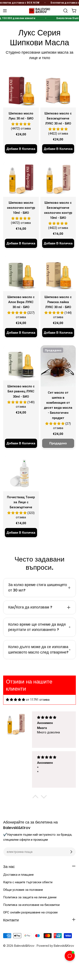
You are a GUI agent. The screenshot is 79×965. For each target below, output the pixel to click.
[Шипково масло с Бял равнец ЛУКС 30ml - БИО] (21, 363)
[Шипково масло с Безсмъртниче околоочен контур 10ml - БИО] (58, 179)
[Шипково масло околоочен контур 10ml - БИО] (21, 179)
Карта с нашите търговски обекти (27, 882)
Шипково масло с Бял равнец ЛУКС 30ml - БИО (21, 391)
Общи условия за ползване (23, 890)
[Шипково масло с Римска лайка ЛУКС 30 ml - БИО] (58, 273)
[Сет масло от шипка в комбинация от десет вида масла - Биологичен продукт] (58, 366)
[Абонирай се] (71, 851)
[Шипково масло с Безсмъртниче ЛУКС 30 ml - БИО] (58, 90)
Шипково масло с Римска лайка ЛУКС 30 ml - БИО (58, 302)
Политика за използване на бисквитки (31, 905)
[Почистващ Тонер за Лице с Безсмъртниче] (21, 473)
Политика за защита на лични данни (29, 897)
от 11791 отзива (38, 700)
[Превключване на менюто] (5, 10)
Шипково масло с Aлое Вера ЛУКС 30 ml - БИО (21, 302)
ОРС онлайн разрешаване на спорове (30, 912)
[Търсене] (65, 10)
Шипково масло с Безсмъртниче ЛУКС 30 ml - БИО (58, 118)
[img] (15, 699)
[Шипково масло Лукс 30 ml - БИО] (21, 90)
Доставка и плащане (18, 875)
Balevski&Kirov (24, 946)
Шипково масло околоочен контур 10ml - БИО (21, 208)
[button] (35, 798)
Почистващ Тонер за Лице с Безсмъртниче (21, 502)
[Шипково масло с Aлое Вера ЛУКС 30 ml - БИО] (21, 273)
